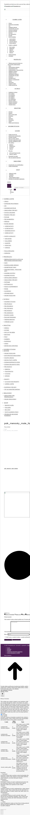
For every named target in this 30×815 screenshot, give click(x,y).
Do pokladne (9, 186)
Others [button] (2, 800)
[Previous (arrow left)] (1, 812)
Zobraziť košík (9, 185)
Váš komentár (7, 631)
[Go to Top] (15, 685)
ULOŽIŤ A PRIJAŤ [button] (5, 805)
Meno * (6, 634)
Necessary (4, 714)
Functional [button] (3, 772)
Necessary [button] (3, 713)
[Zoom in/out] (5, 809)
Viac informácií (4, 690)
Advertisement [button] (4, 792)
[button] (15, 196)
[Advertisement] (15, 449)
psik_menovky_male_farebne (11, 468)
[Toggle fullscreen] (4, 809)
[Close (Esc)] (1, 809)
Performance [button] (3, 779)
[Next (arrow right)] (2, 812)
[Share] (2, 809)
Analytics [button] (3, 785)
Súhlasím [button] (10, 690)
